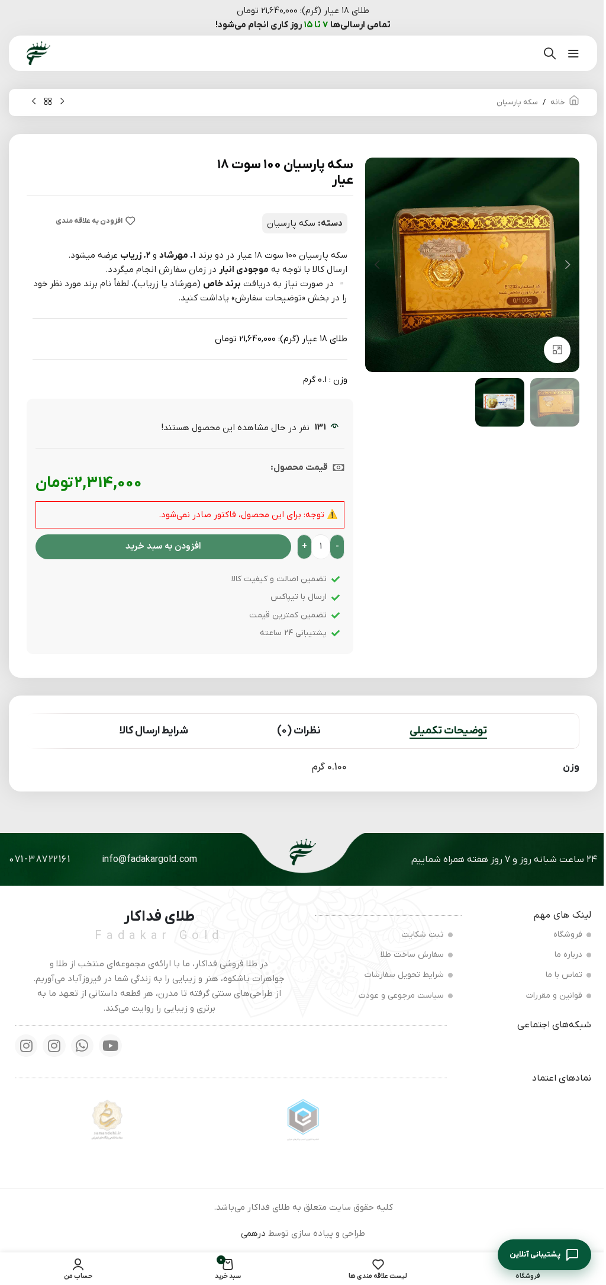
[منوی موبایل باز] (573, 53)
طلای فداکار (159, 917)
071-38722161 (39, 860)
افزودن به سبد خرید (163, 546)
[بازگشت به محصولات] (48, 102)
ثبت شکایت (422, 934)
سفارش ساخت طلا (412, 954)
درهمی (253, 1233)
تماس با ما (564, 974)
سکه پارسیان (517, 102)
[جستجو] (550, 53)
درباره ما (568, 954)
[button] (567, 265)
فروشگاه (567, 934)
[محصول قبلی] (62, 102)
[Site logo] (38, 53)
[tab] (448, 731)
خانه (557, 102)
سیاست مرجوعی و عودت (401, 995)
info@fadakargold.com (149, 860)
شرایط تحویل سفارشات (404, 974)
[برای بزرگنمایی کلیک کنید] (557, 350)
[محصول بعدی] (34, 102)
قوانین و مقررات (554, 995)
